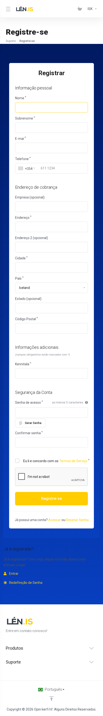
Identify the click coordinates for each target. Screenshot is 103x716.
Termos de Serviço (73, 461)
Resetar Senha (77, 520)
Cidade (20, 258)
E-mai (19, 139)
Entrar (13, 573)
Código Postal (25, 319)
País (18, 278)
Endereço (22, 218)
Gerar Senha (33, 423)
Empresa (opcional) (30, 197)
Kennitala (22, 364)
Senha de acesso (28, 402)
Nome (19, 98)
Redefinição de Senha (25, 583)
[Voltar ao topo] (51, 699)
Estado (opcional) (28, 299)
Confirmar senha (28, 433)
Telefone (22, 159)
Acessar (54, 520)
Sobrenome (24, 118)
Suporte (11, 41)
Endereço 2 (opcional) (31, 238)
